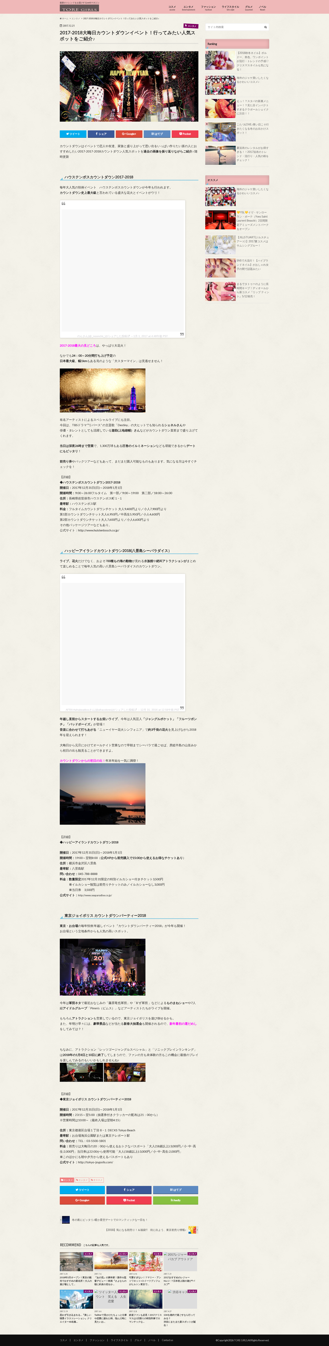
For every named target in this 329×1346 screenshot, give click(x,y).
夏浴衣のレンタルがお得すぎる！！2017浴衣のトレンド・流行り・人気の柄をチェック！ (253, 154)
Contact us (167, 1340)
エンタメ (188, 8)
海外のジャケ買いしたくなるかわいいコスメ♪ (253, 80)
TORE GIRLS (240, 1340)
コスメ (172, 8)
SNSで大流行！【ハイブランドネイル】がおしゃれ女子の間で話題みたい (253, 264)
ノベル (262, 8)
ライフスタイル (230, 8)
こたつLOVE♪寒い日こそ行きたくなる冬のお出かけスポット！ (253, 128)
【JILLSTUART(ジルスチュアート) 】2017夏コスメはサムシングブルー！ (253, 241)
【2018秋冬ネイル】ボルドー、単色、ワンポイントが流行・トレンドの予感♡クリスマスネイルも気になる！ (253, 61)
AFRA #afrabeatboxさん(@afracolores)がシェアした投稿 (100, 709)
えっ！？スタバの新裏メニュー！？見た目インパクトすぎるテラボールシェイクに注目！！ (253, 107)
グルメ (249, 8)
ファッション (208, 8)
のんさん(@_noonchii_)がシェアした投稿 (102, 336)
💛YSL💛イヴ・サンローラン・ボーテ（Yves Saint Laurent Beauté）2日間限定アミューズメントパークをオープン (253, 220)
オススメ (97, 1180)
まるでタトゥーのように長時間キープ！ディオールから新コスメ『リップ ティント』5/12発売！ (253, 290)
